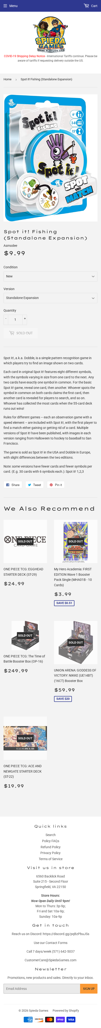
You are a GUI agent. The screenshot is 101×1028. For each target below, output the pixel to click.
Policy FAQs (50, 841)
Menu (13, 6)
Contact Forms (56, 943)
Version (9, 289)
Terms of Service (50, 859)
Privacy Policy (50, 853)
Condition (11, 267)
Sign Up (88, 989)
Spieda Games (38, 1010)
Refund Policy (51, 847)
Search (51, 835)
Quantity (10, 310)
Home (8, 79)
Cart (93, 6)
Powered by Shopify (66, 1010)
